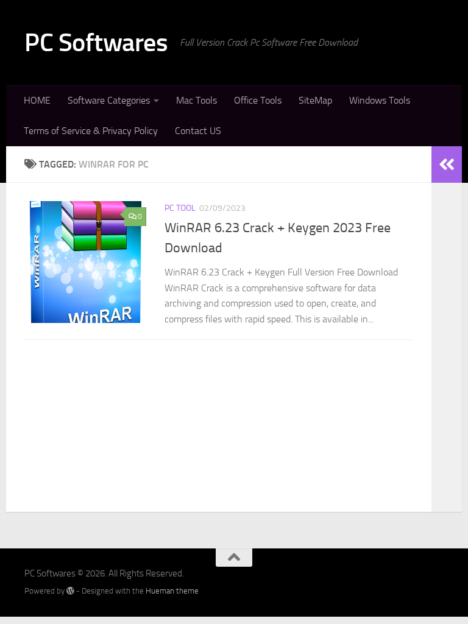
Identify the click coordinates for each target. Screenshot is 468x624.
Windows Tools (379, 100)
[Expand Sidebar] (446, 164)
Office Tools (258, 100)
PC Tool (180, 208)
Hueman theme (172, 590)
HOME (37, 100)
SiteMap (315, 100)
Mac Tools (196, 100)
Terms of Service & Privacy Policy (91, 130)
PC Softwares (96, 42)
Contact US (198, 130)
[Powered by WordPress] (70, 591)
